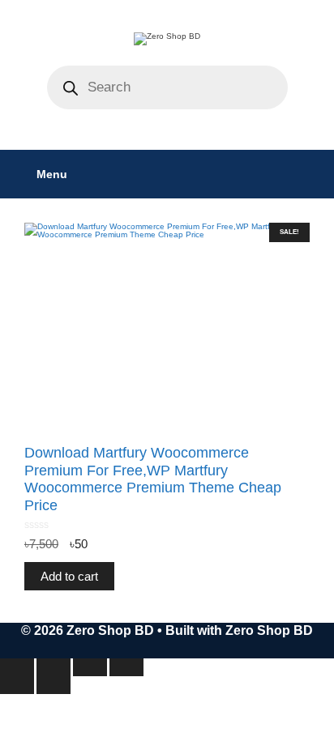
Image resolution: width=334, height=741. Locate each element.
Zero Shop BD (269, 630)
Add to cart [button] (69, 576)
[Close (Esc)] (126, 667)
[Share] (90, 667)
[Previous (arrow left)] (17, 685)
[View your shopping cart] (313, 174)
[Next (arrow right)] (53, 685)
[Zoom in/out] (17, 667)
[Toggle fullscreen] (53, 667)
